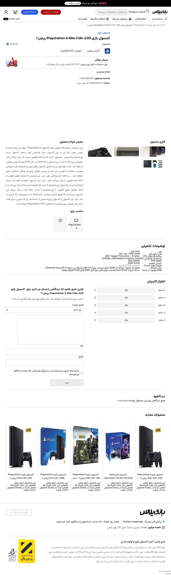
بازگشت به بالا (21, 513)
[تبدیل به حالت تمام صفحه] (166, 571)
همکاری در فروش (50, 12)
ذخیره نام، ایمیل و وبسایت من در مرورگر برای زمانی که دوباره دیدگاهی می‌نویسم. (46, 372)
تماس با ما (82, 19)
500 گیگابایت (124, 265)
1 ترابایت (136, 265)
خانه (163, 25)
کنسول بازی (154, 25)
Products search (137, 12)
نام (81, 346)
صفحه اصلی (140, 19)
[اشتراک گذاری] (163, 571)
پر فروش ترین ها (120, 19)
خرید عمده (12, 19)
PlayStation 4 (140, 25)
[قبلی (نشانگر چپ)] (169, 573)
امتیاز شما (77, 305)
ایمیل (80, 357)
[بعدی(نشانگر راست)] (166, 573)
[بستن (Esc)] (160, 571)
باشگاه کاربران (30, 12)
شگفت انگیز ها (98, 19)
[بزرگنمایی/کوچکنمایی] (169, 571)
